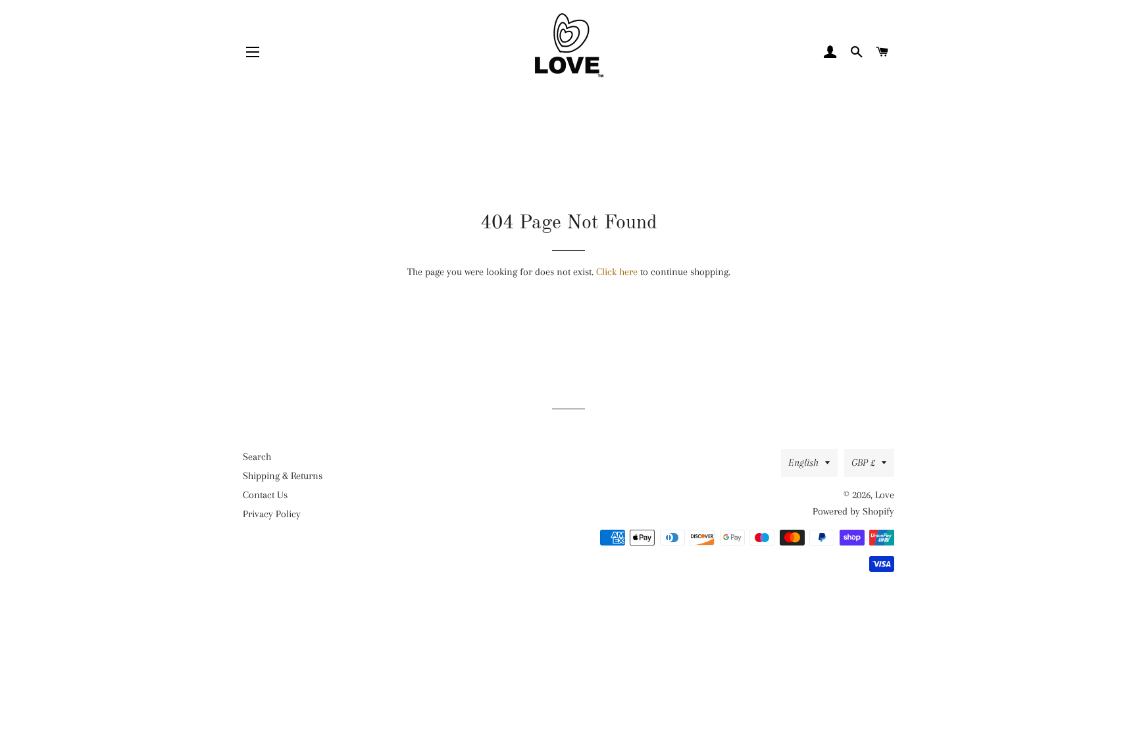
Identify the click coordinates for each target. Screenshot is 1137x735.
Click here (617, 272)
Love (884, 495)
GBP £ (863, 463)
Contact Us (265, 495)
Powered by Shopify (853, 511)
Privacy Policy (272, 514)
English (803, 463)
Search (257, 457)
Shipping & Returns (282, 476)
